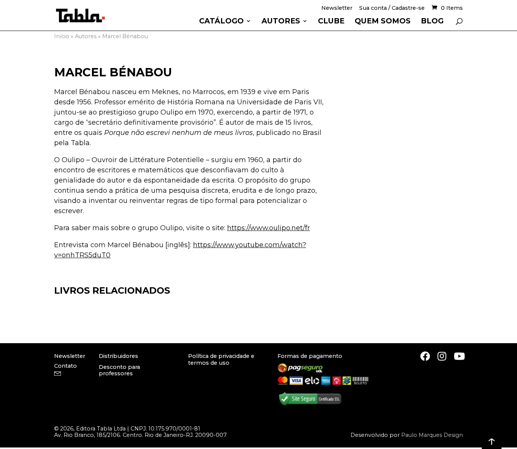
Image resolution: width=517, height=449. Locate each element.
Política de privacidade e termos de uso (221, 359)
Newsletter (336, 8)
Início (61, 36)
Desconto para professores (119, 370)
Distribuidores (118, 356)
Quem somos (383, 21)
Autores (281, 21)
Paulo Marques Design (432, 435)
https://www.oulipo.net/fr (268, 228)
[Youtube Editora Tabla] (459, 356)
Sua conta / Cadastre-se (392, 8)
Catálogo (221, 21)
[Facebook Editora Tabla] (425, 356)
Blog (432, 21)
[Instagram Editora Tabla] (442, 356)
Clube (331, 21)
